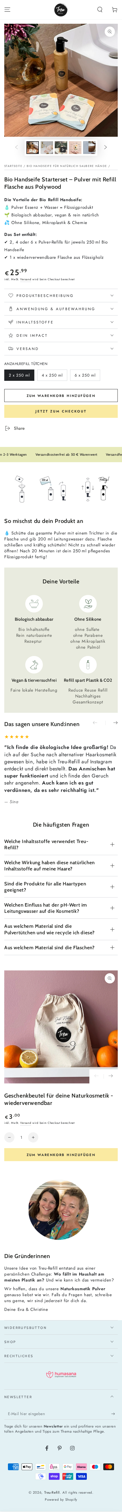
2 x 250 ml (19, 376)
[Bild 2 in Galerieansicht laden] (47, 147)
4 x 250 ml (52, 376)
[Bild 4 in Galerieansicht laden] (89, 147)
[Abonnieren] (114, 1414)
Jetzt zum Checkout (61, 411)
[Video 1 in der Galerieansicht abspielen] (61, 147)
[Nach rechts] (105, 148)
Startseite (13, 166)
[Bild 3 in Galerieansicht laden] (75, 147)
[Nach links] (16, 148)
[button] (99, 9)
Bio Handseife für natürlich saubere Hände (67, 166)
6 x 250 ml (85, 376)
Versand (25, 279)
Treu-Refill (52, 1492)
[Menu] (7, 9)
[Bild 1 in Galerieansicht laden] (32, 147)
